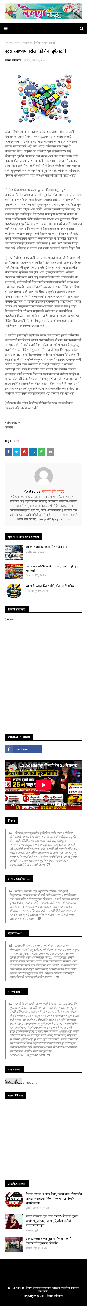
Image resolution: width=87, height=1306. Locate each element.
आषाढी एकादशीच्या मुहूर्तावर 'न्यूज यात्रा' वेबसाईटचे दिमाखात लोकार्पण (48, 1241)
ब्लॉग (17, 42)
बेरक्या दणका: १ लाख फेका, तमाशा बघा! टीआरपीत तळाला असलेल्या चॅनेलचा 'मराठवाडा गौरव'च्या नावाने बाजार (54, 1198)
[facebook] (23, 749)
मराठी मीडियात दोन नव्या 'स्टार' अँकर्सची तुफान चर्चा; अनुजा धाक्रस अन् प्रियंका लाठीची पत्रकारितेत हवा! (52, 1220)
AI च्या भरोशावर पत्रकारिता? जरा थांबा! (47, 546)
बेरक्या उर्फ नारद (13, 60)
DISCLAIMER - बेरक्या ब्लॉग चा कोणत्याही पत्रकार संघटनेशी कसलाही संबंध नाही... (43, 1289)
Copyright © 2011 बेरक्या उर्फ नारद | (44, 1296)
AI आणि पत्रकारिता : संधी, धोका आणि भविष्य (50, 586)
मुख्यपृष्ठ (9, 42)
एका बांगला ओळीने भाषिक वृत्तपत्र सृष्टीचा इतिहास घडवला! (52, 568)
